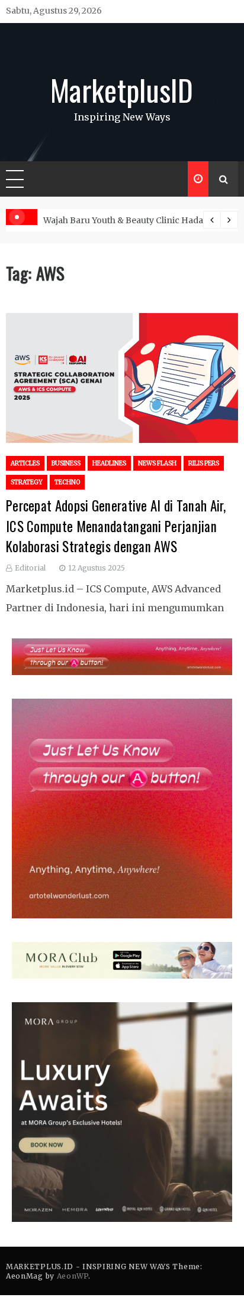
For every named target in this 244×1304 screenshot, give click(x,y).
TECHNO (67, 482)
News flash (157, 463)
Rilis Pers (203, 463)
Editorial (30, 567)
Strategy (27, 482)
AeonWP (72, 1276)
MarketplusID (122, 89)
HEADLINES (109, 463)
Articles (25, 463)
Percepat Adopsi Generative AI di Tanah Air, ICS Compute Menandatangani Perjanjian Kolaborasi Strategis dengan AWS (116, 525)
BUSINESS (66, 463)
